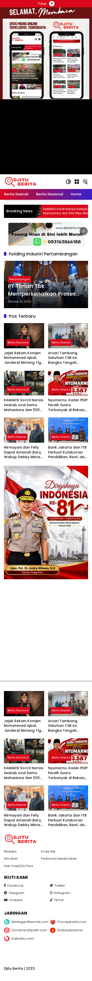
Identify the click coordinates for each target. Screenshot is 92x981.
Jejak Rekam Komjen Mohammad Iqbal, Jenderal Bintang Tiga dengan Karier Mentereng (23, 358)
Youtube (15, 900)
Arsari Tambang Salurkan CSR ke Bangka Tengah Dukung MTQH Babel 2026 (66, 358)
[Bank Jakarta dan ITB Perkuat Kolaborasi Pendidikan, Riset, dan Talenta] (68, 430)
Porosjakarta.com (72, 921)
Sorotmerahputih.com (27, 930)
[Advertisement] (46, 630)
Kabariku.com (23, 938)
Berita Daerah (61, 342)
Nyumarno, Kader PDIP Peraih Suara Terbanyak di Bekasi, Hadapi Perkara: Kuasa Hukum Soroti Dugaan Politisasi (68, 405)
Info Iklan (11, 858)
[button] (68, 182)
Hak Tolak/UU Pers (18, 866)
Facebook (15, 885)
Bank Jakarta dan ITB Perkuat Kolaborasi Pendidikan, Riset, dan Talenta (67, 452)
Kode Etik (48, 851)
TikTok (59, 900)
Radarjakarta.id (70, 930)
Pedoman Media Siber (59, 858)
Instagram (62, 893)
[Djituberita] (21, 181)
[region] (46, 234)
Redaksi (10, 851)
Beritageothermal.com (27, 921)
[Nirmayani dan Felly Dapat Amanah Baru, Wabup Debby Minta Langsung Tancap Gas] (24, 430)
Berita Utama (61, 389)
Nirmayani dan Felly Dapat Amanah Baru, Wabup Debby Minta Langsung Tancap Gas (22, 452)
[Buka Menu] (77, 182)
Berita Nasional (18, 342)
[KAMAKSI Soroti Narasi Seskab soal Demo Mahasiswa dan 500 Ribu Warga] (24, 383)
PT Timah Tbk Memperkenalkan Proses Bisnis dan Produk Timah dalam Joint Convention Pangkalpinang (42, 290)
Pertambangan (19, 279)
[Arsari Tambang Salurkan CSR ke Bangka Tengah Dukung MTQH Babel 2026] (68, 335)
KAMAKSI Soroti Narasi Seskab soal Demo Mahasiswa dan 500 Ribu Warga (48, 211)
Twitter (59, 885)
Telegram (16, 893)
